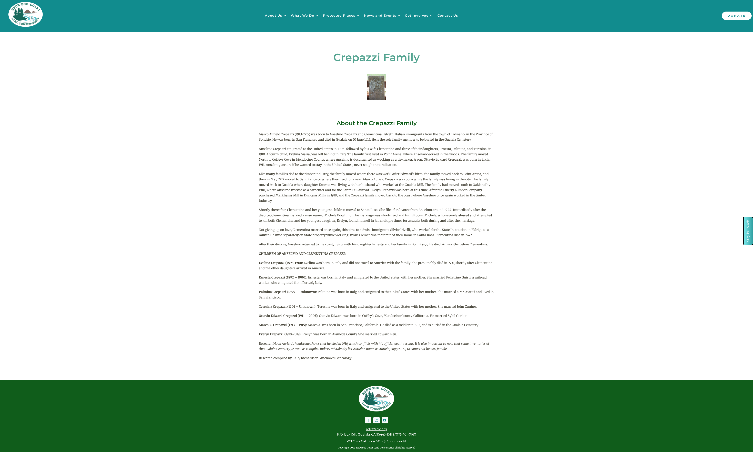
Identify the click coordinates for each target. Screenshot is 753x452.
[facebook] (368, 420)
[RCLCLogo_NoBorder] (25, 3)
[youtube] (385, 420)
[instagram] (376, 420)
